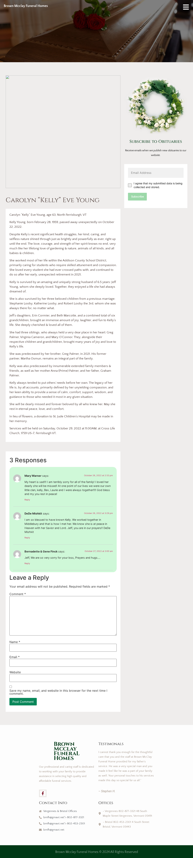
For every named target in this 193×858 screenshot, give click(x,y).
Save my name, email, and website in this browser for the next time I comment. (58, 692)
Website (15, 672)
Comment (17, 593)
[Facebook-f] (43, 793)
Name (14, 641)
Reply (27, 499)
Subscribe (137, 196)
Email (14, 656)
